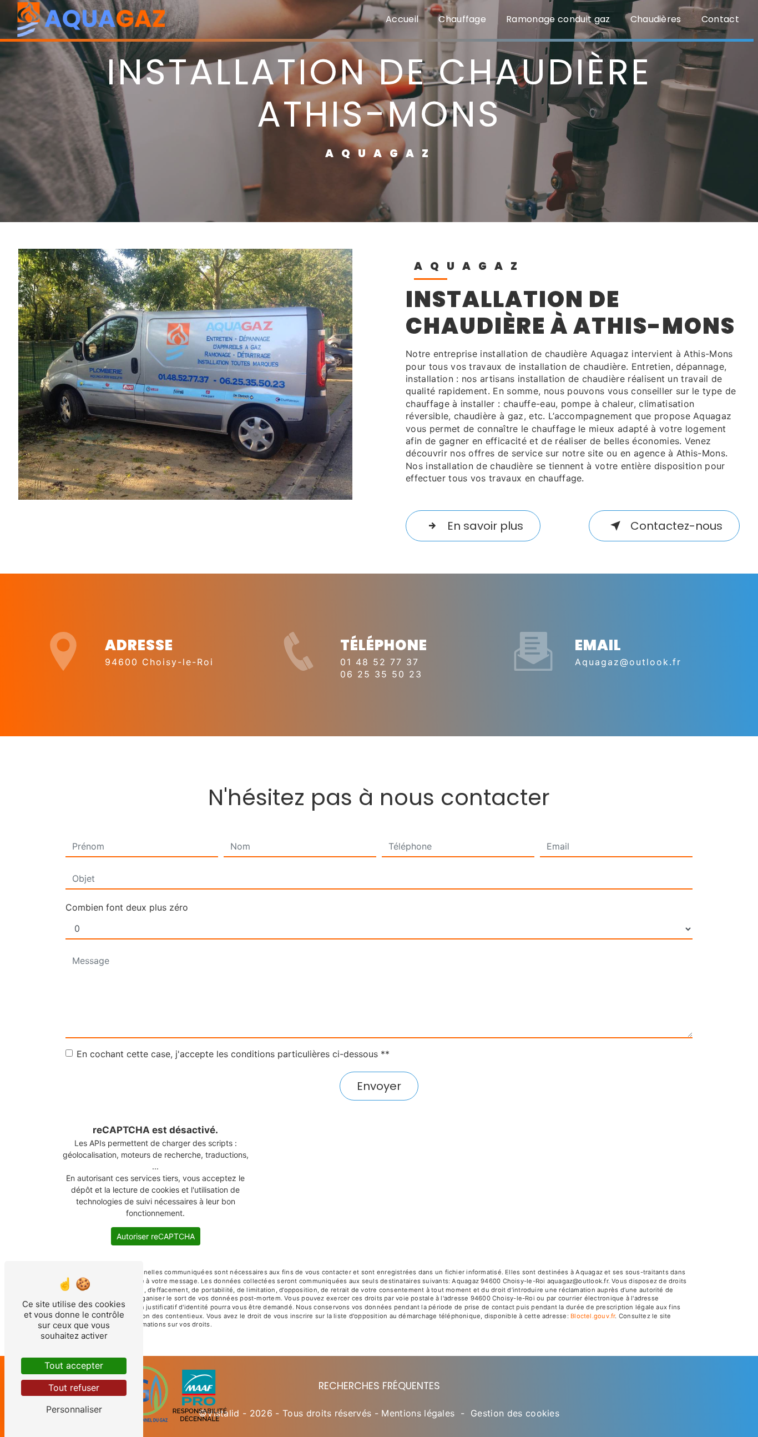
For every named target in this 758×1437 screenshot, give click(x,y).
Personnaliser (74, 1409)
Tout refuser (73, 1387)
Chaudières (655, 19)
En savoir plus (485, 526)
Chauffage (462, 19)
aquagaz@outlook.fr (628, 661)
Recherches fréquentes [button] (379, 1386)
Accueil (402, 19)
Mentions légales (417, 1413)
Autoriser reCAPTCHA (156, 1236)
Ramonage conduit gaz (558, 19)
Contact (720, 19)
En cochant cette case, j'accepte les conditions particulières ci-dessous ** (233, 1053)
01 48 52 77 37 (379, 661)
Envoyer (379, 1086)
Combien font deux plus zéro (126, 907)
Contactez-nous (676, 526)
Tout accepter (73, 1365)
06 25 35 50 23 (381, 674)
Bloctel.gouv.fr (592, 1316)
